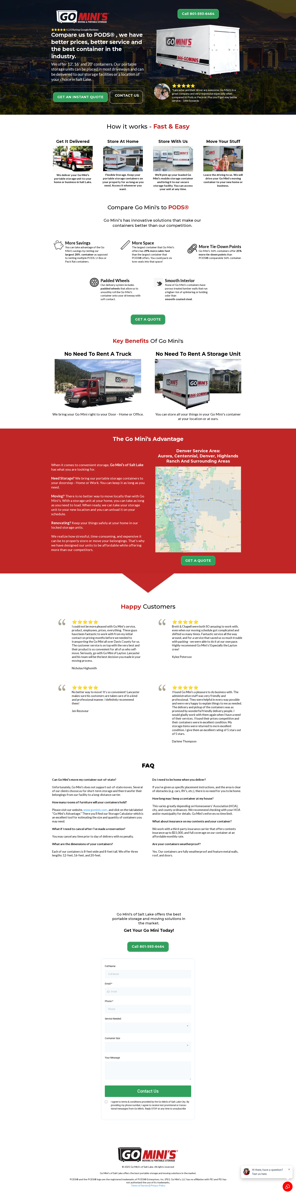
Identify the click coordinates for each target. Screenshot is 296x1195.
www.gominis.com (95, 810)
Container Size (112, 1038)
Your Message (112, 1057)
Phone (109, 1001)
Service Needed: (113, 1018)
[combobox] (148, 1027)
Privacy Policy (158, 1185)
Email (108, 983)
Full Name (110, 966)
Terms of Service (140, 1185)
